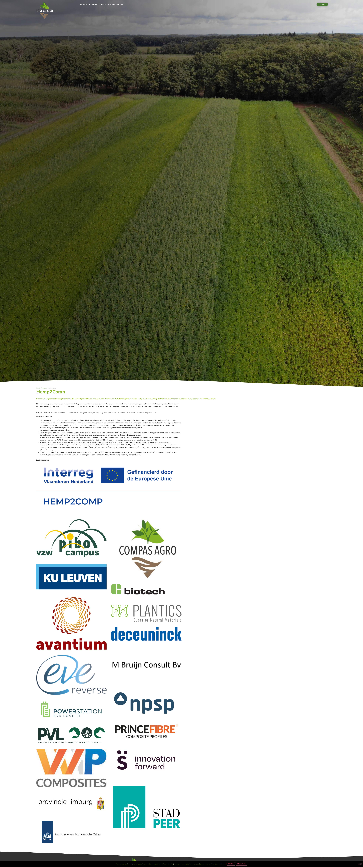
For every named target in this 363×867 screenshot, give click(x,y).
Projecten (44, 388)
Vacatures (111, 4)
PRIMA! (230, 864)
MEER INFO (241, 864)
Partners (120, 4)
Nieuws (94, 4)
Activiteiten (84, 4)
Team (102, 4)
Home (38, 388)
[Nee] (360, 864)
